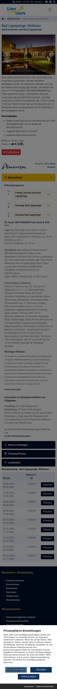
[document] (28, 647)
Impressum (29, 686)
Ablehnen (41, 670)
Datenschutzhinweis (45, 686)
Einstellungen (28, 677)
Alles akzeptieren (16, 670)
